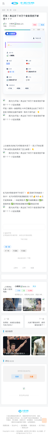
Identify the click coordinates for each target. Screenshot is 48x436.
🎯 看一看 (11, 72)
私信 (42, 25)
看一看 (9, 10)
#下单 (10, 89)
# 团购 (15, 251)
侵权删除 (24, 425)
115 (18, 290)
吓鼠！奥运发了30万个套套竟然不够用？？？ (21, 17)
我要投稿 (6, 425)
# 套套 (23, 251)
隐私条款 (33, 425)
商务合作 (25, 427)
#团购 (18, 89)
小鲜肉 (11, 23)
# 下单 (7, 251)
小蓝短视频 (19, 431)
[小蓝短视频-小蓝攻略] (24, 411)
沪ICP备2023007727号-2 (30, 432)
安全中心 (15, 425)
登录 (17, 376)
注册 (31, 376)
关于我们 (42, 425)
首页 (3, 10)
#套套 (27, 89)
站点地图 (40, 431)
